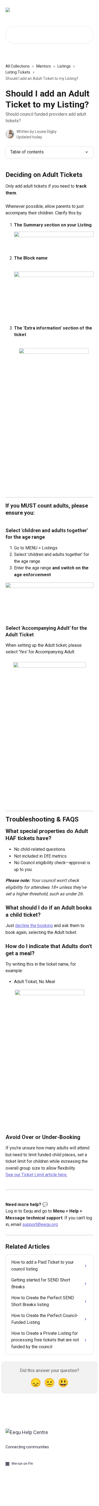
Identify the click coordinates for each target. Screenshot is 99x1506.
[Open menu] (89, 10)
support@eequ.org (40, 1224)
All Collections (18, 66)
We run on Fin (22, 1463)
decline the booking (34, 925)
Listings (64, 66)
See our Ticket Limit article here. (36, 1174)
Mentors (43, 66)
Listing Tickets (18, 72)
